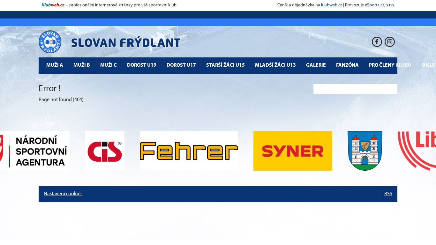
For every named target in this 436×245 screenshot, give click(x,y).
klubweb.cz (331, 5)
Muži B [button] (81, 65)
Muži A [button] (54, 65)
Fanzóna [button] (347, 65)
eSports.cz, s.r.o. (380, 5)
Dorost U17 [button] (181, 65)
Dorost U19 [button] (141, 65)
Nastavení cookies (63, 194)
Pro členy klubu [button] (390, 65)
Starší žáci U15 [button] (225, 65)
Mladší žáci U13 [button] (275, 65)
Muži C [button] (108, 65)
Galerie (316, 65)
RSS (388, 194)
